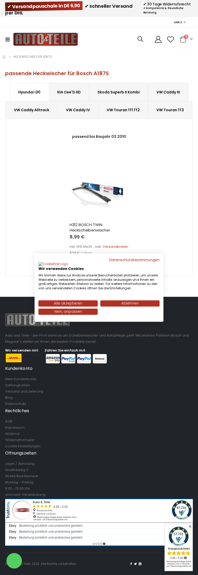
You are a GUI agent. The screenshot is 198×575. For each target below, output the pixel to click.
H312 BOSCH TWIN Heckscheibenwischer (90, 227)
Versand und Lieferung (24, 391)
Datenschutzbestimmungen (134, 260)
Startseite (4, 57)
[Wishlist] (171, 39)
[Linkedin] (140, 564)
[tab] (29, 92)
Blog (9, 397)
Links (178, 22)
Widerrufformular (19, 439)
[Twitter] (135, 564)
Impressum (14, 427)
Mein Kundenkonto (21, 379)
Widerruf (12, 433)
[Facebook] (131, 564)
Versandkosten (115, 246)
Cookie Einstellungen (22, 446)
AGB (8, 421)
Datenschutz (15, 403)
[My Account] (158, 39)
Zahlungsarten (17, 385)
